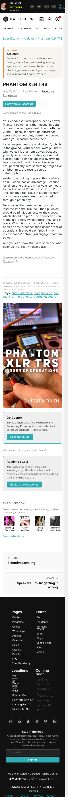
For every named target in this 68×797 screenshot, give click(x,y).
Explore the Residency (24, 484)
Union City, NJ (20, 708)
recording (39, 296)
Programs (9, 28)
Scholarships (43, 642)
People (16, 654)
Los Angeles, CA (21, 704)
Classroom (24, 28)
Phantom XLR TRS (50, 38)
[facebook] (37, 721)
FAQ (14, 658)
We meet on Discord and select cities (16, 683)
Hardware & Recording (19, 103)
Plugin (40, 638)
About (15, 644)
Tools (47, 28)
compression (43, 293)
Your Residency (21, 663)
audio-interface (22, 293)
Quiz (37, 28)
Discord (16, 649)
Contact (17, 617)
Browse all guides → (13, 536)
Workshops (18, 631)
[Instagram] (10, 721)
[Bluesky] (45, 721)
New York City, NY (23, 699)
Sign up (33, 759)
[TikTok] (28, 721)
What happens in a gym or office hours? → (26, 450)
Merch (40, 652)
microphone (23, 296)
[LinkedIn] (54, 721)
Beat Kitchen (11, 38)
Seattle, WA (19, 695)
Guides (58, 28)
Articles (29, 38)
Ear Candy (42, 621)
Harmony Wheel (41, 628)
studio (52, 296)
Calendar (17, 640)
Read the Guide (19, 436)
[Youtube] (19, 721)
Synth (39, 633)
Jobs (39, 647)
